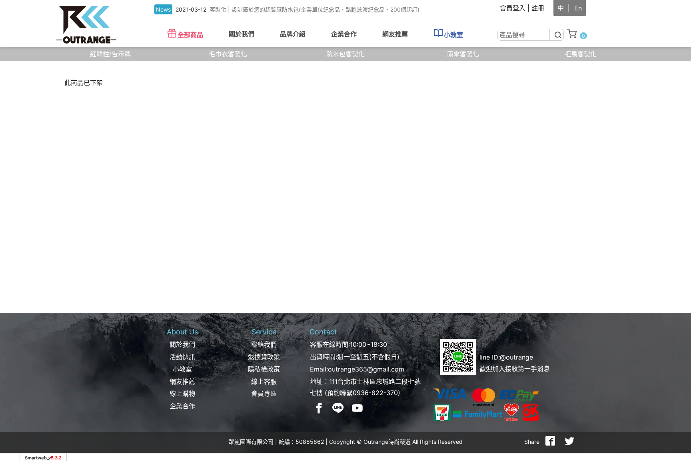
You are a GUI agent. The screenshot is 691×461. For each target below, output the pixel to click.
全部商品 (190, 35)
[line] (338, 408)
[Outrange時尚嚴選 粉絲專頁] (319, 408)
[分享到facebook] (550, 441)
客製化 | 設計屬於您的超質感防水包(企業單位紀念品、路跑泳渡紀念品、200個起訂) (314, 9)
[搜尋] (557, 34)
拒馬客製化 (581, 54)
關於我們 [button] (241, 34)
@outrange (516, 357)
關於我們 (182, 344)
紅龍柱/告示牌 (110, 54)
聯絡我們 (264, 344)
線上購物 (182, 393)
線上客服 (264, 381)
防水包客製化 (345, 54)
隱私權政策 (264, 369)
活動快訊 (182, 357)
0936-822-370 (375, 393)
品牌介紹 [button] (293, 34)
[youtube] (357, 408)
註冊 (537, 8)
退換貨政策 (264, 357)
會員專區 (264, 393)
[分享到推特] (569, 441)
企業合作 (344, 34)
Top (671, 155)
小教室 (453, 35)
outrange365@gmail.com (366, 369)
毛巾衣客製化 (228, 54)
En (578, 8)
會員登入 (512, 8)
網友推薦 (395, 34)
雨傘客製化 (463, 54)
